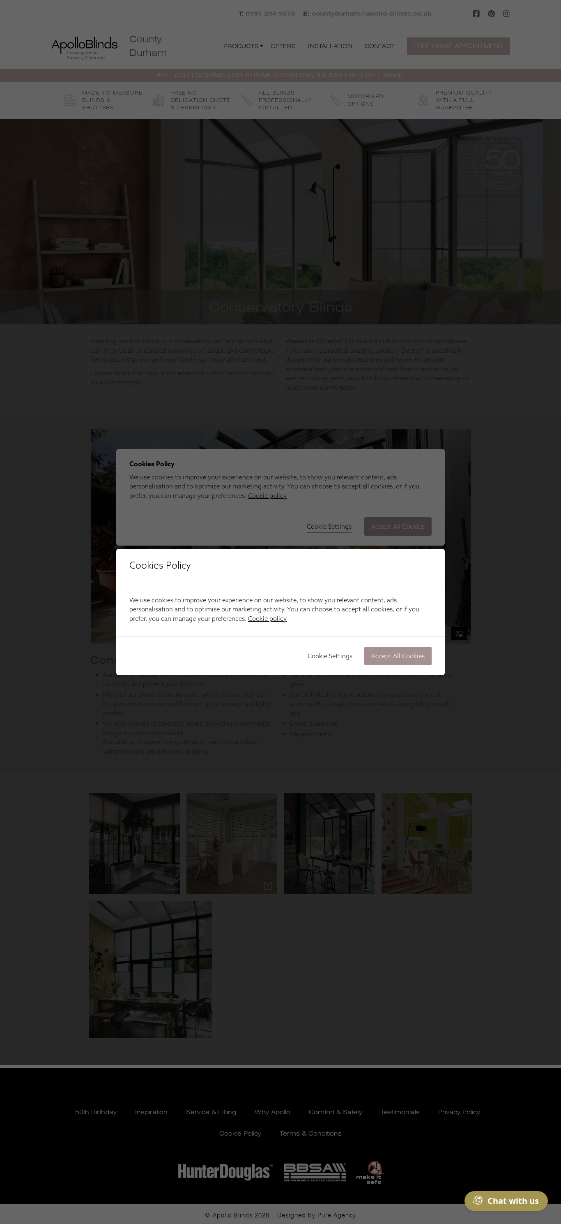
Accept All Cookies (398, 656)
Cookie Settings (330, 656)
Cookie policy (267, 618)
